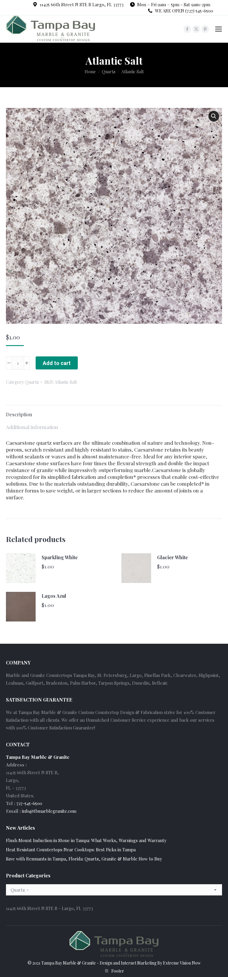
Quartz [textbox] (19, 890)
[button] (213, 116)
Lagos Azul (54, 596)
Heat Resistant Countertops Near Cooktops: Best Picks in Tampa (71, 849)
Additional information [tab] (32, 427)
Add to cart (57, 363)
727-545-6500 (29, 803)
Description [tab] (19, 414)
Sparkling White (60, 557)
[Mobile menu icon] (218, 29)
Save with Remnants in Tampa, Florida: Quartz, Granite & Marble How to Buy (84, 859)
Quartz (32, 382)
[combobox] (114, 889)
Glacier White (172, 557)
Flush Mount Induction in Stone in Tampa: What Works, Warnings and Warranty (86, 840)
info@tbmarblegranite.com (49, 811)
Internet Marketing (138, 963)
